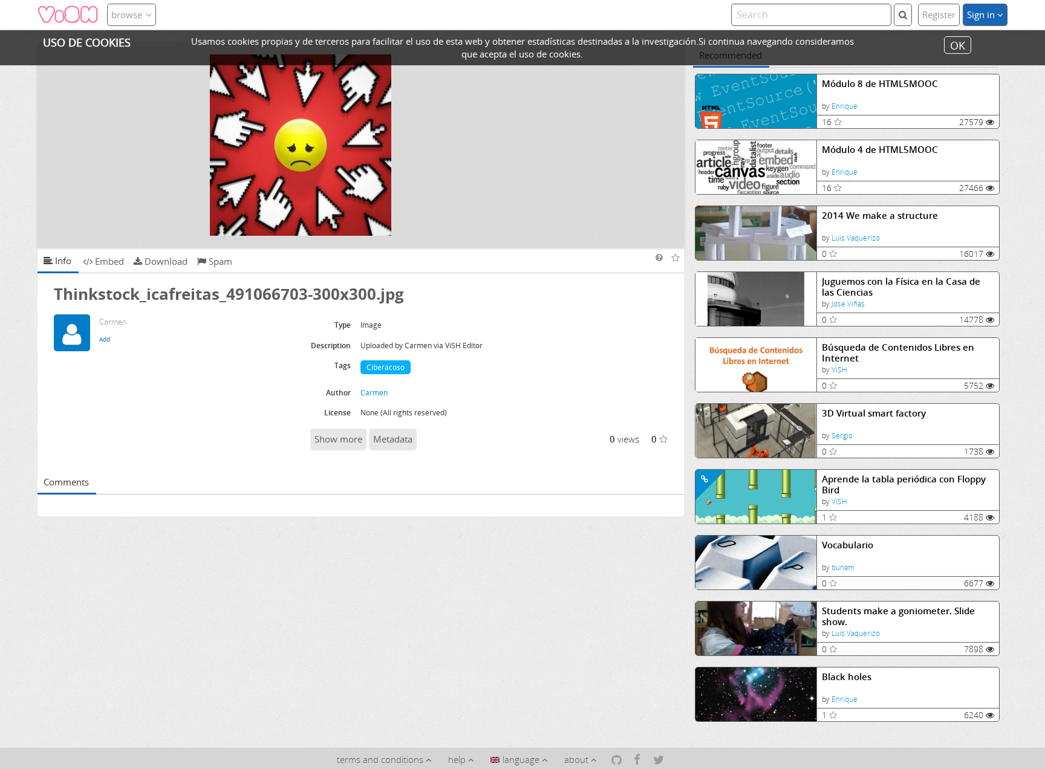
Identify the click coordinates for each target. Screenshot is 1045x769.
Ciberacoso (385, 367)
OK (957, 44)
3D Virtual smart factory (874, 413)
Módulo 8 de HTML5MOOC (880, 83)
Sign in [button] (982, 14)
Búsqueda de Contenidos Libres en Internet (898, 353)
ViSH (839, 370)
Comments (66, 482)
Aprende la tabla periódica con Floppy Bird (904, 484)
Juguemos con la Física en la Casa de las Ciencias (901, 287)
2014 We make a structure (880, 215)
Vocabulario (847, 545)
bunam (843, 567)
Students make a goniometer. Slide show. (898, 616)
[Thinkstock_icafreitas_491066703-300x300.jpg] (361, 145)
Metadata (392, 439)
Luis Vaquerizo (856, 238)
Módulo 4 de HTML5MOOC (880, 149)
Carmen (374, 393)
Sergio (842, 435)
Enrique (845, 106)
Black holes (846, 677)
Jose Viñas (848, 304)
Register (938, 14)
